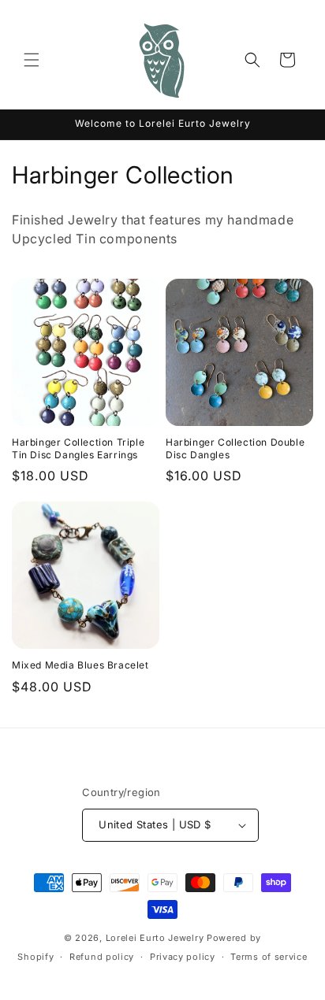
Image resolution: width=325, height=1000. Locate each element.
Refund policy (101, 956)
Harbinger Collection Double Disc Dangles (235, 448)
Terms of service (268, 956)
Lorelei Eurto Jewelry (155, 937)
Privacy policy (182, 956)
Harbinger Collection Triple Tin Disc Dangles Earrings (78, 448)
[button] (31, 60)
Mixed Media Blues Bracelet (80, 665)
